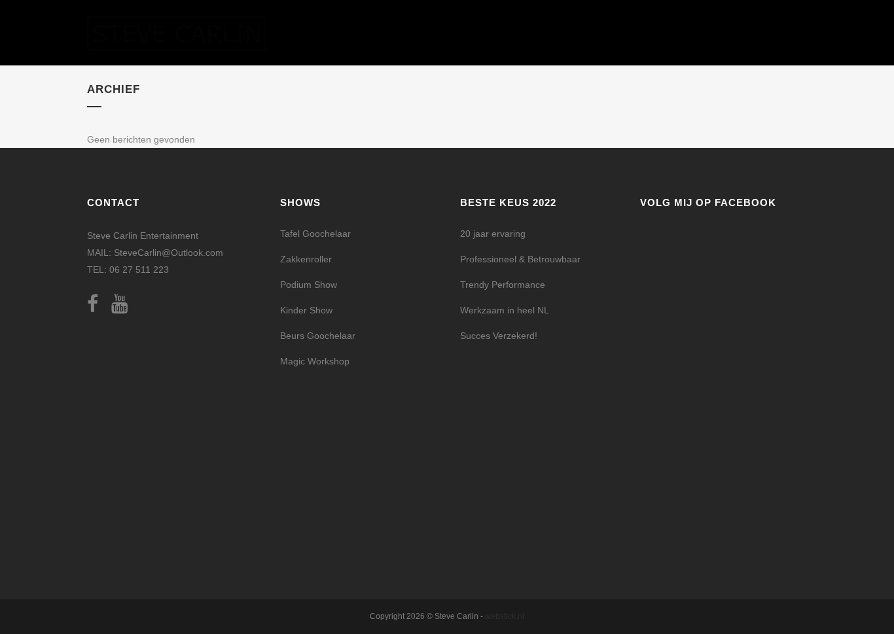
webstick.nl (504, 616)
